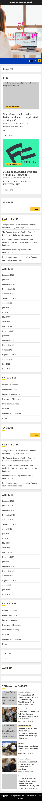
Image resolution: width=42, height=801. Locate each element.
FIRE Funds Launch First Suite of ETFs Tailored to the (20, 173)
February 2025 (8, 331)
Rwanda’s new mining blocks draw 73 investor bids (29, 748)
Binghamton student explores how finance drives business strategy (27, 765)
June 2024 (6, 368)
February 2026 (8, 275)
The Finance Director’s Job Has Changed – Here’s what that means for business (28, 715)
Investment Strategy (12, 107)
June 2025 (6, 312)
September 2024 (9, 354)
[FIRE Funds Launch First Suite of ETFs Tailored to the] (21, 153)
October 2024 (7, 350)
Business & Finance (10, 385)
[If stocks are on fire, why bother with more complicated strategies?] (21, 95)
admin (7, 123)
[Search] (35, 61)
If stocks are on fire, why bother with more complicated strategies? (20, 117)
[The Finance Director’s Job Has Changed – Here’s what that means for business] (9, 714)
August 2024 (7, 359)
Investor (5, 408)
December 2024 (8, 340)
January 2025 (7, 336)
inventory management (12, 394)
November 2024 (8, 345)
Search (7, 202)
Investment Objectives (13, 164)
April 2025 (6, 322)
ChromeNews (31, 795)
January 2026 (7, 279)
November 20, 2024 (19, 178)
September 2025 (9, 298)
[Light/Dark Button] (31, 61)
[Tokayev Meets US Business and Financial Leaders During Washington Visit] (9, 698)
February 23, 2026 (26, 722)
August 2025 (7, 303)
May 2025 (6, 317)
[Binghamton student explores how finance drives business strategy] (9, 765)
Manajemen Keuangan (11, 413)
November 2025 (8, 289)
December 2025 (8, 284)
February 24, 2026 (26, 705)
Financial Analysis (9, 389)
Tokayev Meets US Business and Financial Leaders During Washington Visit (28, 698)
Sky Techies (6, 659)
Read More (9, 135)
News (4, 418)
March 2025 (7, 326)
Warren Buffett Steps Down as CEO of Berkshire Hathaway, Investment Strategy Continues (19, 242)
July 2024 (6, 364)
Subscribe (39, 60)
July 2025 (6, 308)
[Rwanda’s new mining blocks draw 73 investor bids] (9, 748)
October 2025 (7, 294)
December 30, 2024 (19, 123)
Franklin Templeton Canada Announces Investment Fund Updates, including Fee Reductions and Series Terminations (28, 784)
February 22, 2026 (26, 754)
